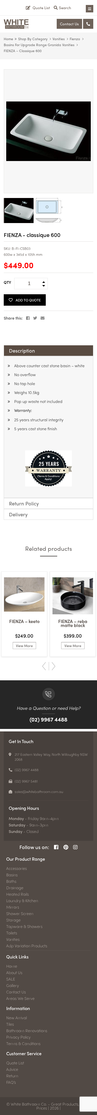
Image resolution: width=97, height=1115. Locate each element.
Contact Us (69, 24)
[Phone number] (88, 24)
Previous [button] (44, 666)
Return (12, 1076)
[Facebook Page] (56, 847)
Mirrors (12, 907)
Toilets (11, 933)
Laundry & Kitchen (22, 901)
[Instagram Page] (75, 847)
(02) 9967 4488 (48, 719)
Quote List (15, 1063)
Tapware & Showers (24, 926)
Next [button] (53, 666)
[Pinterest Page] (65, 847)
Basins (12, 875)
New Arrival (16, 1018)
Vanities (58, 38)
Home (8, 38)
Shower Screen (19, 914)
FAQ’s (11, 1082)
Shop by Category (33, 38)
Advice (12, 1069)
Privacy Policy (18, 1037)
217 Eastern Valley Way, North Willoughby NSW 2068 (51, 757)
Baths (11, 881)
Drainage (14, 888)
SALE (10, 979)
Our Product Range (25, 859)
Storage (13, 920)
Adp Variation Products (26, 946)
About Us (14, 973)
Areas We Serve (20, 998)
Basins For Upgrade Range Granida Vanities (39, 44)
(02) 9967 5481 (26, 781)
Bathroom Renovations (26, 1031)
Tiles (10, 1024)
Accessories (16, 868)
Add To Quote (28, 299)
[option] (48, 131)
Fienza (75, 38)
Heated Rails (17, 894)
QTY (7, 282)
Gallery (12, 985)
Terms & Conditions (23, 1044)
